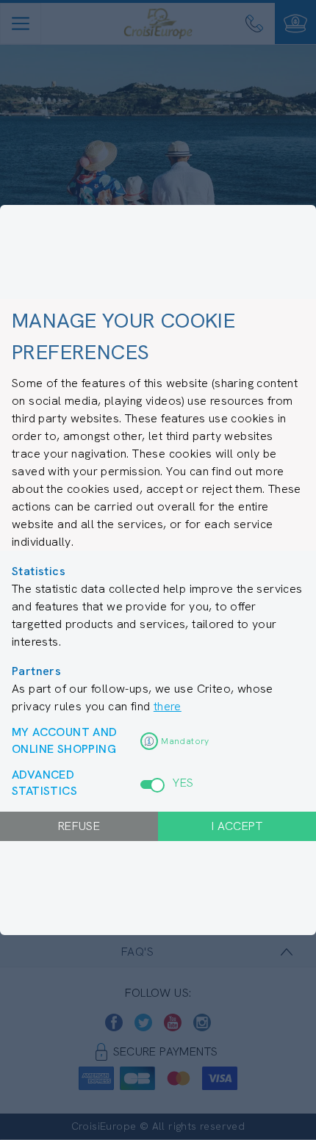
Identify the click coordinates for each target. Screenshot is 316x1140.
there (168, 706)
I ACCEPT (237, 826)
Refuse (79, 826)
